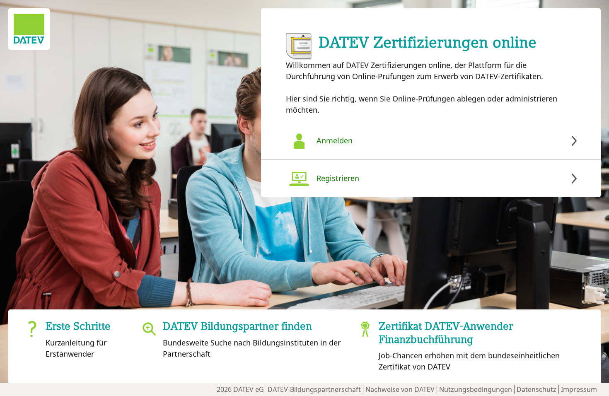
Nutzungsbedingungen (475, 389)
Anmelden (335, 140)
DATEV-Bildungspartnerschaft (314, 389)
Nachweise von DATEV (400, 389)
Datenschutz (536, 389)
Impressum (579, 389)
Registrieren (338, 178)
